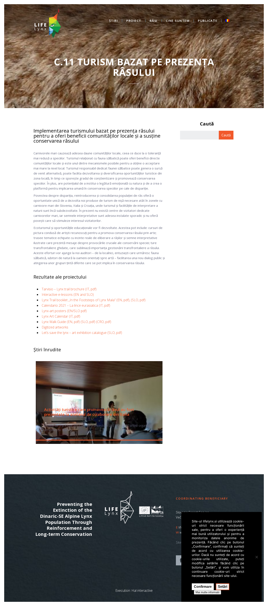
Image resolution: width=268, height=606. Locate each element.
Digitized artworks (55, 327)
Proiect (133, 21)
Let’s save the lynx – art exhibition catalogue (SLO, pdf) (82, 332)
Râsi (153, 21)
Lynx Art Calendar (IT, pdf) (61, 316)
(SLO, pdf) (88, 321)
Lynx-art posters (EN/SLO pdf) (64, 311)
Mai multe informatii (207, 592)
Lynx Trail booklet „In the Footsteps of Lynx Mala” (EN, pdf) (85, 300)
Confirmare (203, 586)
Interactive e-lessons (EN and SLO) (68, 294)
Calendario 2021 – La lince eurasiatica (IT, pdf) (76, 305)
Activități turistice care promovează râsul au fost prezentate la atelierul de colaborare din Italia (89, 412)
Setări (222, 586)
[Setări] (256, 557)
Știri (113, 21)
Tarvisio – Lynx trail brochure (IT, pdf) (69, 289)
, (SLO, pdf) (137, 300)
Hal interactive (142, 590)
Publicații (207, 21)
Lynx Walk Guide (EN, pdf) (61, 321)
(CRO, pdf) (103, 321)
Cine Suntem (178, 21)
